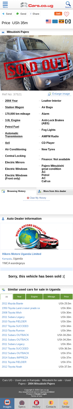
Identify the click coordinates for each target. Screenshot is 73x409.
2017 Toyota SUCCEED (15, 326)
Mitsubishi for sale (52, 380)
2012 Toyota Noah (12, 366)
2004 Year (11, 100)
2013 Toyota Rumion (13, 330)
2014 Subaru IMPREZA (15, 357)
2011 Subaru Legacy (13, 317)
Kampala (7, 258)
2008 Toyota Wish (12, 312)
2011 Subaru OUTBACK (15, 335)
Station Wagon (14, 107)
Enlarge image (61, 93)
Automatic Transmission (14, 135)
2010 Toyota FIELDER (14, 321)
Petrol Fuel (12, 126)
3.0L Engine (12, 120)
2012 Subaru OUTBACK (15, 353)
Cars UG (7, 380)
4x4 (7, 142)
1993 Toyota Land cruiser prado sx (21, 308)
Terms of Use (36, 396)
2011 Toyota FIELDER (14, 362)
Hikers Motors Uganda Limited (21, 254)
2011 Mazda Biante (12, 303)
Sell (58, 13)
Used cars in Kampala (27, 380)
